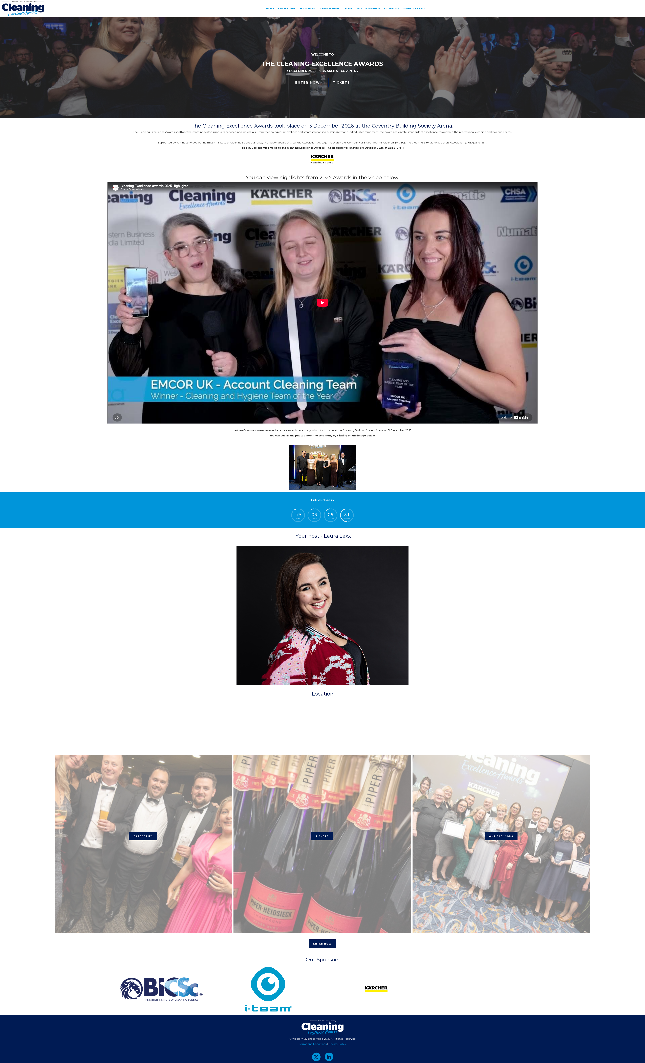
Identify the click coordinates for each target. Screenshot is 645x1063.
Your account (414, 8)
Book (349, 8)
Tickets (341, 82)
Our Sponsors (501, 836)
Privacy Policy (337, 1044)
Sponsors (391, 8)
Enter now (307, 82)
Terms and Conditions (313, 1044)
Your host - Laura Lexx (322, 536)
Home (270, 8)
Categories (286, 8)
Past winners (367, 8)
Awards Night (330, 8)
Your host (307, 8)
